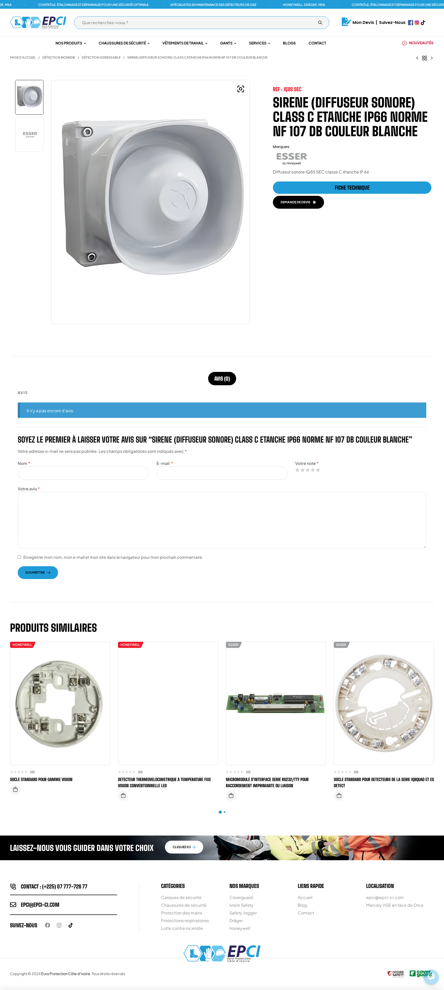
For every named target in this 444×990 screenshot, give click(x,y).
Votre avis (29, 488)
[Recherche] (320, 22)
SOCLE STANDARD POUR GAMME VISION (41, 779)
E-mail (164, 463)
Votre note (307, 463)
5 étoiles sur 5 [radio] (318, 470)
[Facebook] (47, 925)
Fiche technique (352, 188)
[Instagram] (59, 925)
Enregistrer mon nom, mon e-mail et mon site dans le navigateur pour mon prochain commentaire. (113, 557)
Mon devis (363, 22)
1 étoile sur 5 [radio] (297, 470)
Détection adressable (101, 57)
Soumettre (35, 572)
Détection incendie (58, 57)
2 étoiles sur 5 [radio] (302, 470)
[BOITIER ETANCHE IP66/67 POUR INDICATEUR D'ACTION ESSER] (431, 57)
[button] (241, 89)
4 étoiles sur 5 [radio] (313, 470)
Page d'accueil (23, 57)
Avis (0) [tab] (222, 378)
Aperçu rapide (102, 661)
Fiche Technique (15, 789)
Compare (102, 651)
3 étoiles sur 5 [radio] (308, 470)
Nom (24, 463)
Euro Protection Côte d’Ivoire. (66, 973)
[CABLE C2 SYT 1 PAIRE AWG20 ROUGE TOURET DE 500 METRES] (417, 57)
